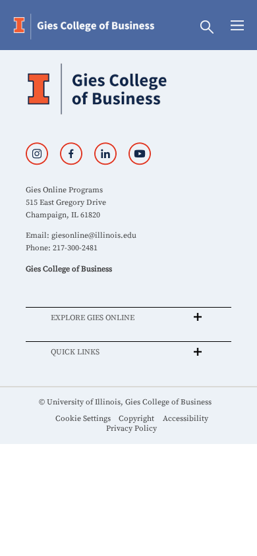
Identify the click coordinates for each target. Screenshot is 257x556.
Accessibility (185, 419)
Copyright (136, 419)
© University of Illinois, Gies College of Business (125, 402)
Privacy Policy (131, 428)
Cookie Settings (83, 419)
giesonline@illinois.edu (93, 235)
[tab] (128, 317)
